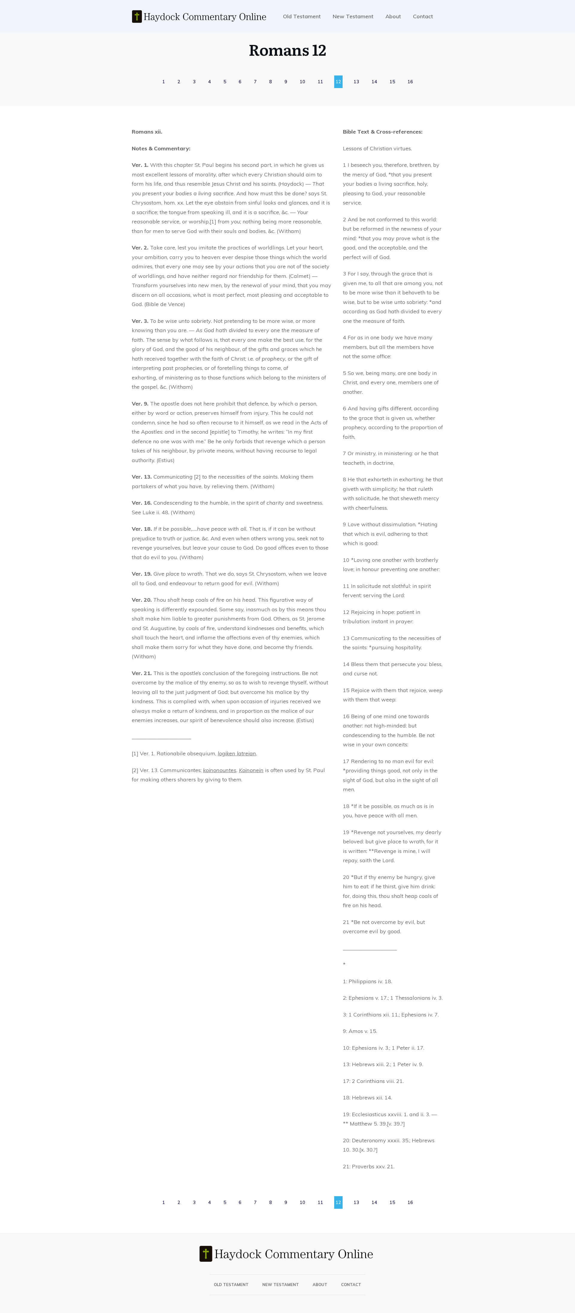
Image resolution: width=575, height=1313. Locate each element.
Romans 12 (287, 49)
